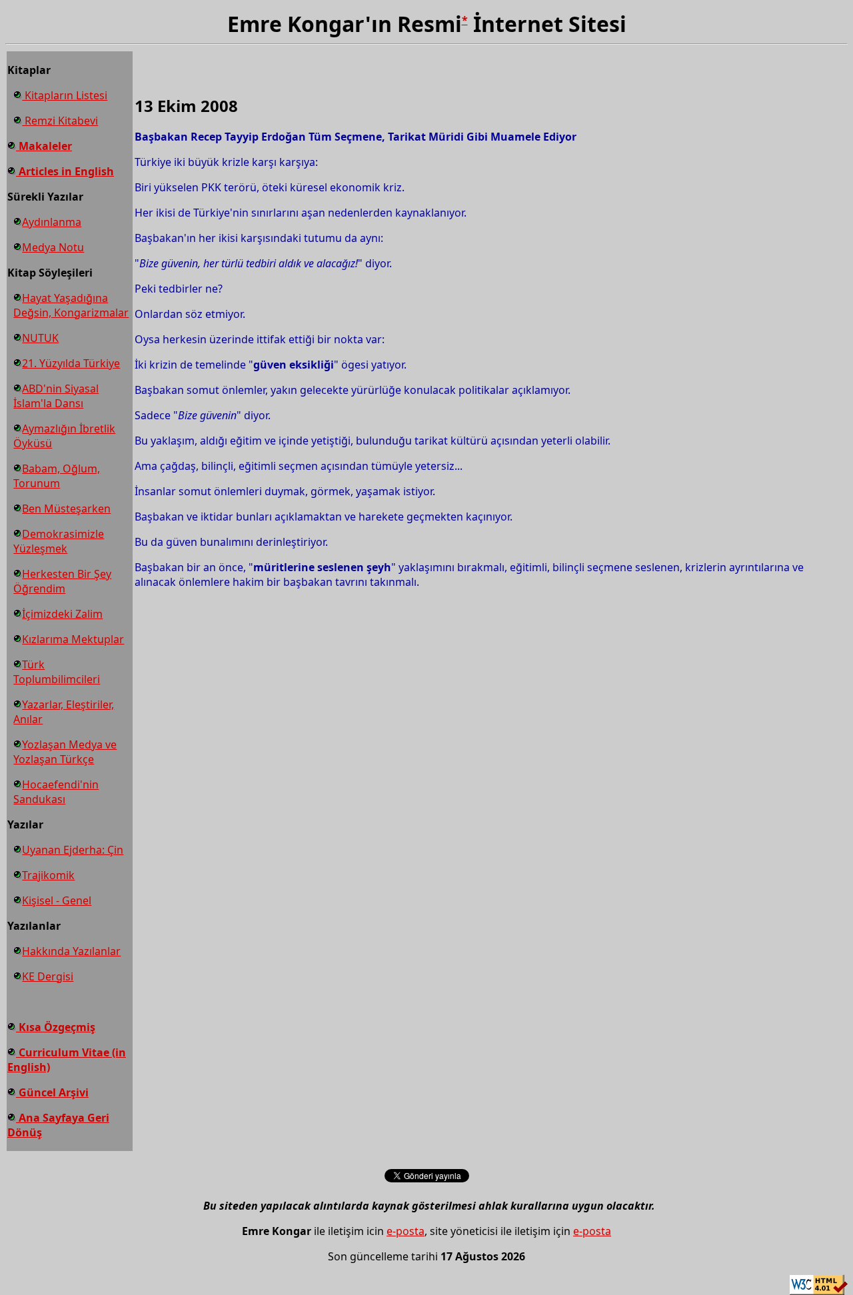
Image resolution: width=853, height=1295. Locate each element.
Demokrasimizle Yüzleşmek (58, 541)
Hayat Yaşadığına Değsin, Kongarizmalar (71, 305)
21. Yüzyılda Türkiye (71, 363)
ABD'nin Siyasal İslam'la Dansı (56, 396)
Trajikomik (48, 875)
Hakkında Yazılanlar (71, 951)
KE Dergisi (47, 976)
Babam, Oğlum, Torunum (56, 476)
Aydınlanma (51, 222)
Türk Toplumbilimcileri (56, 671)
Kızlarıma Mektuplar (73, 639)
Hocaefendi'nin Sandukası (56, 791)
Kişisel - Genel (56, 900)
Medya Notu (53, 247)
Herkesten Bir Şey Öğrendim (62, 581)
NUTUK (40, 338)
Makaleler (44, 146)
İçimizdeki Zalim (62, 614)
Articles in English (65, 171)
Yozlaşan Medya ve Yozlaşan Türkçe (65, 751)
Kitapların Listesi (64, 95)
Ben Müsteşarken (66, 508)
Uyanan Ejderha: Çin (72, 849)
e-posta (406, 1231)
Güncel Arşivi (52, 1092)
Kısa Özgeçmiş (55, 1027)
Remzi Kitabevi (60, 120)
